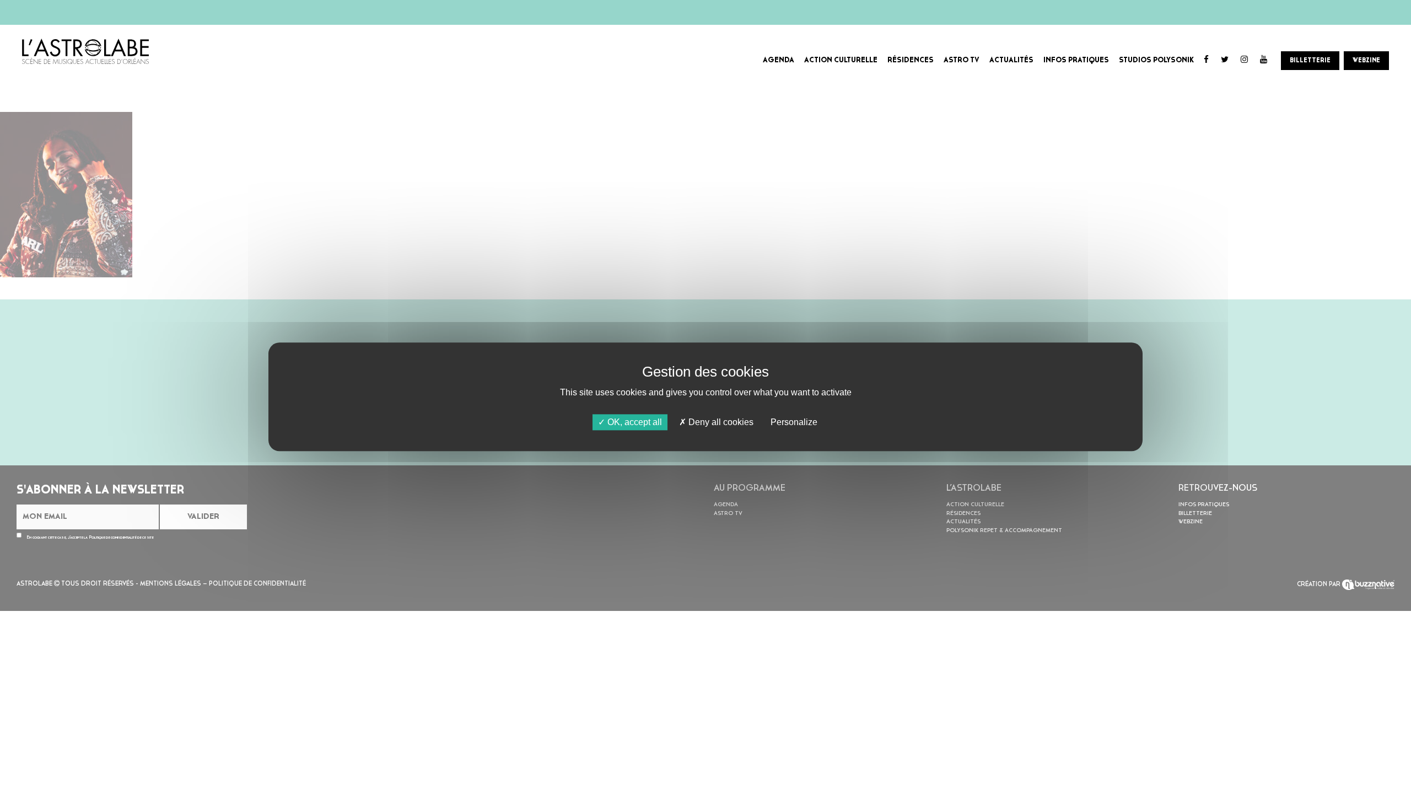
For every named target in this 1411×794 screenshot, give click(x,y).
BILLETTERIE (1310, 60)
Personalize (794, 422)
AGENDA (778, 60)
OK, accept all (633, 422)
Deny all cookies (719, 422)
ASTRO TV (961, 60)
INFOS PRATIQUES (1076, 60)
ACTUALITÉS (1011, 60)
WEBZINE (1366, 60)
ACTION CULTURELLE (840, 60)
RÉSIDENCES (910, 60)
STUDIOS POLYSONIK (1156, 60)
